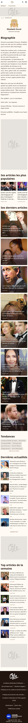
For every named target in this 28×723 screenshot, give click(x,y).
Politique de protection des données (13, 695)
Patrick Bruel (22, 440)
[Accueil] (12, 2)
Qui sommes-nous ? (7, 686)
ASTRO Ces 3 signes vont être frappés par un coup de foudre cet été (13, 258)
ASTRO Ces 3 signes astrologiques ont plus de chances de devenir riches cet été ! (12, 229)
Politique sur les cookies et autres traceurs (13, 690)
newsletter (26, 2)
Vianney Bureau (17, 443)
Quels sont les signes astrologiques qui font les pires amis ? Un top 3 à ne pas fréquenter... (13, 395)
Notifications (9, 705)
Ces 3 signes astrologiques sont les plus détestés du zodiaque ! (13, 287)
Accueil (2, 17)
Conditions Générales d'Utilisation (13, 683)
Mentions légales (20, 686)
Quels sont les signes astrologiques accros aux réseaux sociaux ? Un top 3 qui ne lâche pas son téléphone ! (13, 367)
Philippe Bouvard (5, 448)
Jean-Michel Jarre (5, 446)
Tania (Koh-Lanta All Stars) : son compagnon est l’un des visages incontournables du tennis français (18, 465)
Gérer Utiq (18, 705)
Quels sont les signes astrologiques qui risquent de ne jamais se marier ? (14, 341)
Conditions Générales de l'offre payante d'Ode (14, 699)
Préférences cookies (14, 709)
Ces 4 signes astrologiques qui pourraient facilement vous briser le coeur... (13, 313)
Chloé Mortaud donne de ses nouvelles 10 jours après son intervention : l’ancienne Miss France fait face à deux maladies (18, 500)
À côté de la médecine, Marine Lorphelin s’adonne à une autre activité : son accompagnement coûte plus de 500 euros (18, 477)
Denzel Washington (17, 448)
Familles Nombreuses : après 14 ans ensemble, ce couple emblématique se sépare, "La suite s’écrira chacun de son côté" (18, 524)
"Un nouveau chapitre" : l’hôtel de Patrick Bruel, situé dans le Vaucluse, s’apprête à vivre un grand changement (18, 611)
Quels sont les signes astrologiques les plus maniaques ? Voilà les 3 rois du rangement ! (8, 196)
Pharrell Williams (16, 446)
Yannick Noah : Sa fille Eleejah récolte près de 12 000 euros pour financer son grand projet (18, 488)
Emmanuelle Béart (6, 443)
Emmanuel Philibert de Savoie (9, 440)
